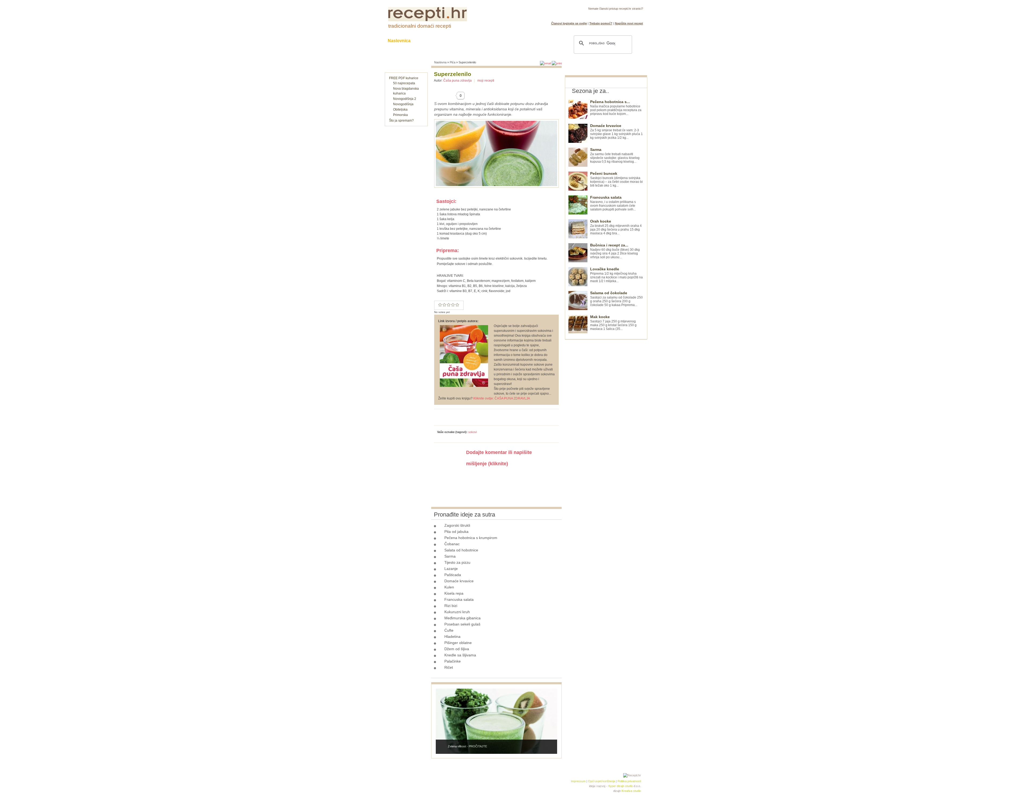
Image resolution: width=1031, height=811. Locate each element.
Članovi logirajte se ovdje (569, 23)
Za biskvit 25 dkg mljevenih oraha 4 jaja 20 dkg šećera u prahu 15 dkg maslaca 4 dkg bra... (616, 227)
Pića (452, 62)
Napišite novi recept (629, 23)
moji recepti (485, 80)
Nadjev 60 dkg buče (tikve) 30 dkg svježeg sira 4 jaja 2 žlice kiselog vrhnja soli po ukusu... (615, 251)
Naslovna (440, 62)
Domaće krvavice (459, 581)
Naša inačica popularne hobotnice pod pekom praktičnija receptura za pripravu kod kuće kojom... (615, 108)
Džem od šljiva (456, 649)
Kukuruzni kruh (457, 612)
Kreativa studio (631, 790)
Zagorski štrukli (457, 525)
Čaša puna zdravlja (457, 80)
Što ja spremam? (401, 120)
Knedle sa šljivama (460, 655)
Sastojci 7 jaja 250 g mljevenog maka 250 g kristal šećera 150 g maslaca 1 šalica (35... (613, 323)
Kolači (454, 40)
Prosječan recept (440, 305)
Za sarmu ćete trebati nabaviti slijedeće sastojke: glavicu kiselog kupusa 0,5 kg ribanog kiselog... (615, 155)
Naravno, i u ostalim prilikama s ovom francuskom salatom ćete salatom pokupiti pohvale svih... (613, 203)
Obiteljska (400, 109)
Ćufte (448, 630)
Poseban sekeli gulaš (462, 624)
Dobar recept (444, 305)
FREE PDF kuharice (403, 78)
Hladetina (452, 636)
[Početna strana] (427, 20)
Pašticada (452, 575)
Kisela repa (453, 593)
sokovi (472, 432)
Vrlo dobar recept (448, 305)
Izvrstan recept (457, 305)
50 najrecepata (404, 83)
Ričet (448, 667)
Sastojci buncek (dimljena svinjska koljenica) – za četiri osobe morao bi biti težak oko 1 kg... (616, 179)
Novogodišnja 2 (404, 99)
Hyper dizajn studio (620, 786)
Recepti (429, 40)
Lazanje (451, 568)
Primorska (400, 115)
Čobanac (452, 544)
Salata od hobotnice (461, 550)
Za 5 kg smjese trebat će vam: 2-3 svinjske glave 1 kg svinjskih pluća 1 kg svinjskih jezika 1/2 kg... (616, 132)
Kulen (449, 587)
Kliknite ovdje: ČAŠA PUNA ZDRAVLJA (501, 398)
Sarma (450, 556)
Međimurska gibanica (462, 618)
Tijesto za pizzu (457, 562)
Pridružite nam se (626, 15)
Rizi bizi (450, 605)
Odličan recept (453, 305)
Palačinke (452, 661)
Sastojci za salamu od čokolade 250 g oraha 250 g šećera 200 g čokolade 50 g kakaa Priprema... (616, 299)
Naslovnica (399, 40)
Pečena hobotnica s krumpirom (470, 538)
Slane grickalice (487, 40)
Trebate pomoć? (600, 23)
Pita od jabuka (456, 531)
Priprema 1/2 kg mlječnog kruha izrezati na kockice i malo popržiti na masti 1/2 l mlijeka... (616, 275)
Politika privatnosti (629, 781)
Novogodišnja (403, 104)
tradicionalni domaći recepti (419, 26)
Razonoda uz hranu (534, 40)
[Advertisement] (605, 420)
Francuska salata (459, 599)
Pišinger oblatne (458, 643)
